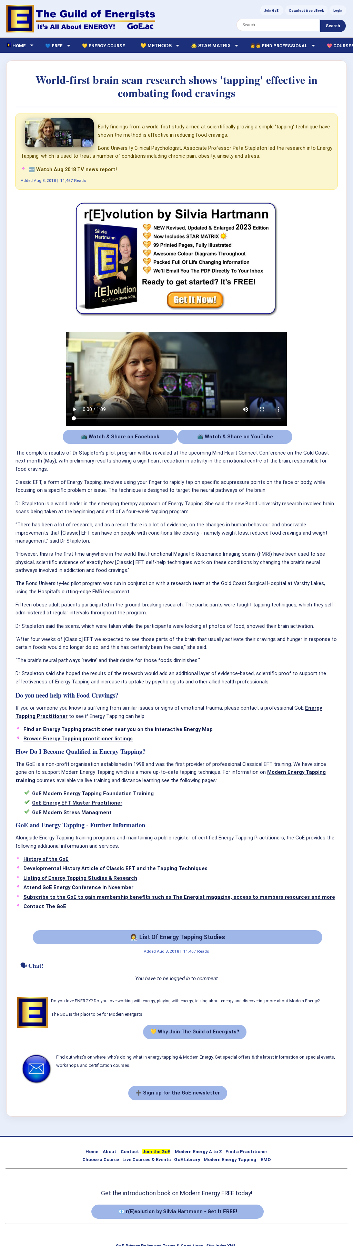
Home (91, 1151)
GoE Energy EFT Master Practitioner (77, 803)
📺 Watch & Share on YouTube (235, 437)
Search (333, 25)
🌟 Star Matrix (211, 45)
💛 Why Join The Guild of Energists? (194, 1032)
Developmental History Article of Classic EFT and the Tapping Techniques (115, 868)
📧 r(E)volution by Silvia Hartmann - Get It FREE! (177, 1211)
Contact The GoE (44, 906)
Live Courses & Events (146, 1159)
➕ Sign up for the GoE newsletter (177, 1093)
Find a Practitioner (246, 1151)
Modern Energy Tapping (230, 1159)
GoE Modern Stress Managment (72, 812)
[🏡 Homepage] (80, 18)
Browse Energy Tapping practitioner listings (78, 739)
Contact (130, 1151)
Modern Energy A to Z (198, 1151)
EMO (266, 1159)
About (109, 1151)
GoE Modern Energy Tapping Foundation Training (93, 793)
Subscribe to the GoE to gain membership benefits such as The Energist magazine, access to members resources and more (179, 897)
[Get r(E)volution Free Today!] (176, 317)
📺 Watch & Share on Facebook (120, 437)
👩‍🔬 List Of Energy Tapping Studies (177, 937)
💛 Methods (156, 45)
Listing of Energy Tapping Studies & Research (80, 878)
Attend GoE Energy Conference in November (78, 887)
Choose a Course (100, 1159)
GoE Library (187, 1159)
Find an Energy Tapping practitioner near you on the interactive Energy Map (118, 729)
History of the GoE (46, 859)
